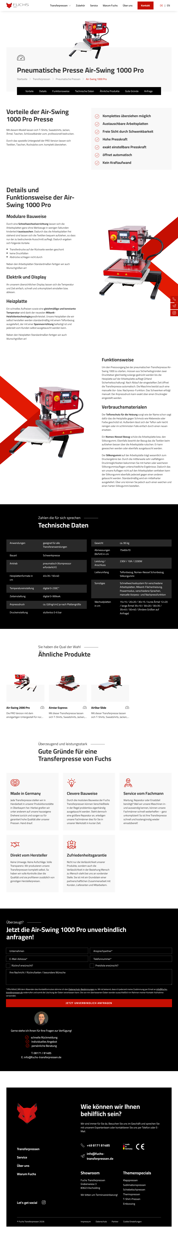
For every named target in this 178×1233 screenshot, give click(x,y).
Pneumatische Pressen (68, 79)
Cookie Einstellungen (132, 1222)
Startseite (22, 79)
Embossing (129, 1203)
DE (161, 5)
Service (22, 1157)
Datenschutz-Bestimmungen (81, 989)
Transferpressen (41, 79)
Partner (115, 1222)
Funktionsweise (60, 91)
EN (168, 5)
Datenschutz (101, 1222)
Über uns (23, 1166)
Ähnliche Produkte (109, 91)
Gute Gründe (132, 91)
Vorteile (29, 91)
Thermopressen (131, 1194)
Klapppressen (130, 1180)
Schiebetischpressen (134, 1189)
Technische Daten (84, 91)
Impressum (86, 1222)
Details (43, 91)
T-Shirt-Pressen (131, 1199)
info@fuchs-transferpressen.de (42, 1057)
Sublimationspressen (134, 1185)
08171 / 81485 (42, 1053)
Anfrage (148, 91)
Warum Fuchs (26, 1174)
